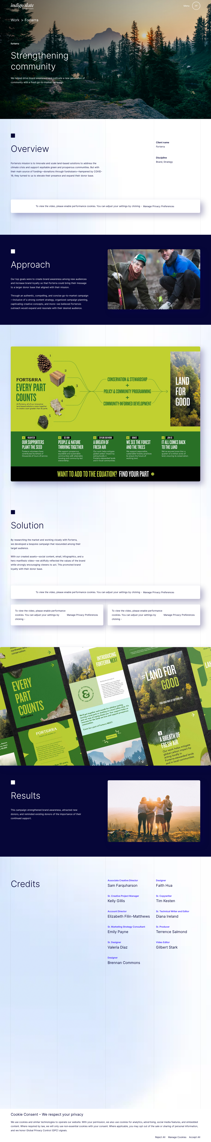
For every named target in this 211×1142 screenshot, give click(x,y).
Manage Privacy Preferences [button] (158, 206)
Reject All (160, 1137)
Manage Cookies (177, 1137)
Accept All (194, 1137)
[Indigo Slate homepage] (30, 5)
